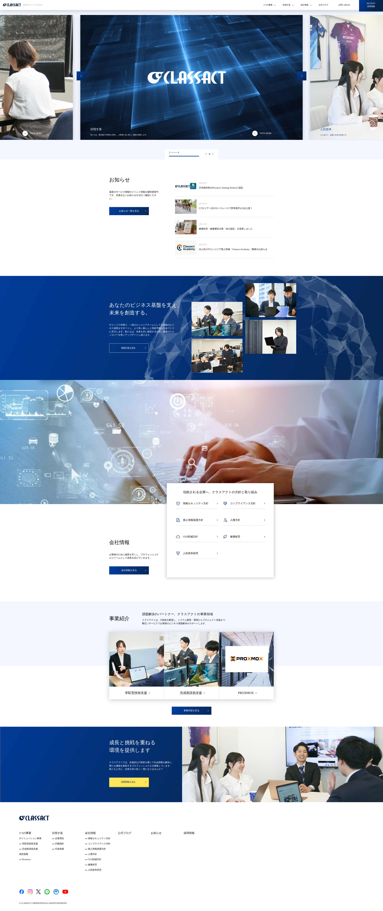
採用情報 (189, 833)
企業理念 (59, 838)
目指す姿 (57, 833)
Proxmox (26, 859)
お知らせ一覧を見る (129, 211)
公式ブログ (323, 5)
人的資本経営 (94, 870)
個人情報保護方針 (97, 849)
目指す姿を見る (128, 348)
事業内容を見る (191, 710)
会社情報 (90, 833)
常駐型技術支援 (30, 843)
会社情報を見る (129, 570)
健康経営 (92, 864)
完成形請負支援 (30, 849)
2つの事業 (25, 833)
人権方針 (92, 854)
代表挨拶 (59, 849)
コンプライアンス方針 (99, 843)
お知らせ (156, 833)
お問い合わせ (344, 5)
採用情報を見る (128, 782)
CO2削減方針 (94, 859)
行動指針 (59, 843)
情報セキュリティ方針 (99, 838)
